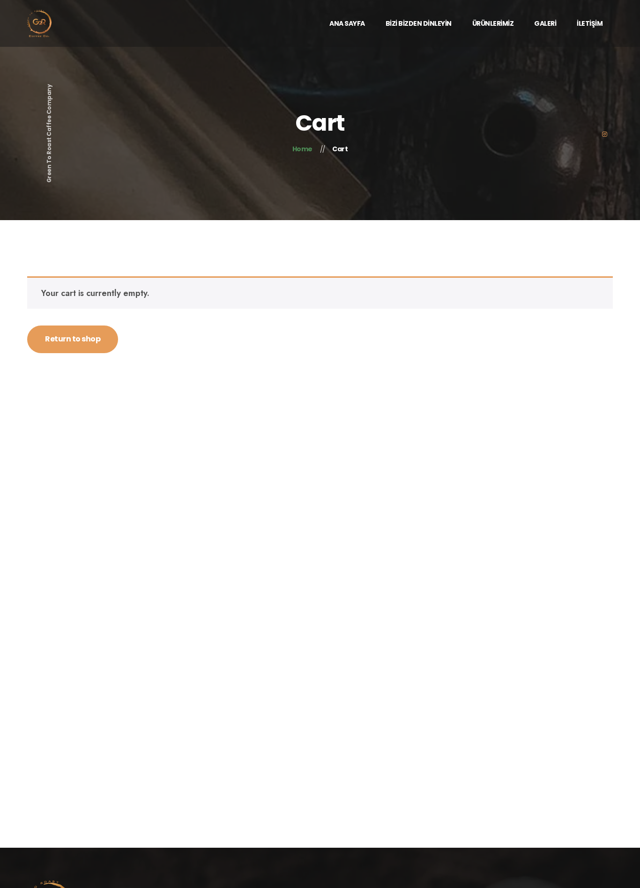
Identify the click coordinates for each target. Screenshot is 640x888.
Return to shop (72, 338)
